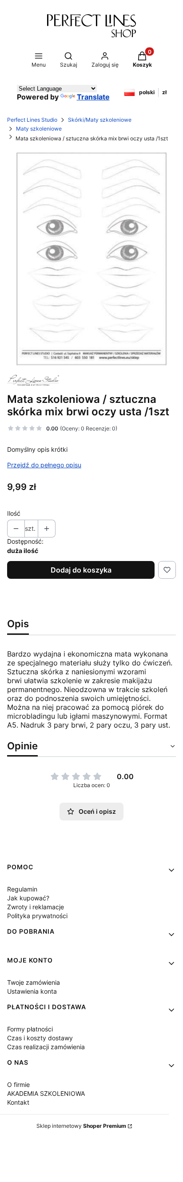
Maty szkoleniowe (39, 128)
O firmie (18, 1084)
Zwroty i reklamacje (35, 907)
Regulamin (22, 889)
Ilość (13, 513)
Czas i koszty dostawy (40, 1038)
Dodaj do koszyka (81, 569)
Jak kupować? (28, 898)
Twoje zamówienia (33, 982)
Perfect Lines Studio (32, 119)
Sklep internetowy (81, 1125)
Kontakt (18, 1102)
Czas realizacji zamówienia (46, 1047)
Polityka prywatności (37, 915)
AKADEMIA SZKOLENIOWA (46, 1093)
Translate (93, 96)
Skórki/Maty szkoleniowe (99, 119)
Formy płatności (30, 1029)
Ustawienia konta (32, 991)
